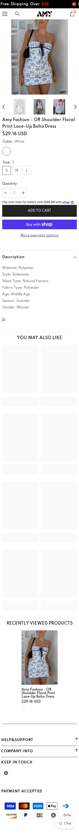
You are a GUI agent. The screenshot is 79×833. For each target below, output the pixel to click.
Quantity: (10, 184)
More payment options (39, 235)
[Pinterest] (6, 773)
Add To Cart (39, 211)
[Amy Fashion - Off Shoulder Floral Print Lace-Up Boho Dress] (40, 657)
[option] (39, 57)
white (24, 707)
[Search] (17, 13)
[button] (3, 107)
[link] (20, 398)
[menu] (4, 13)
